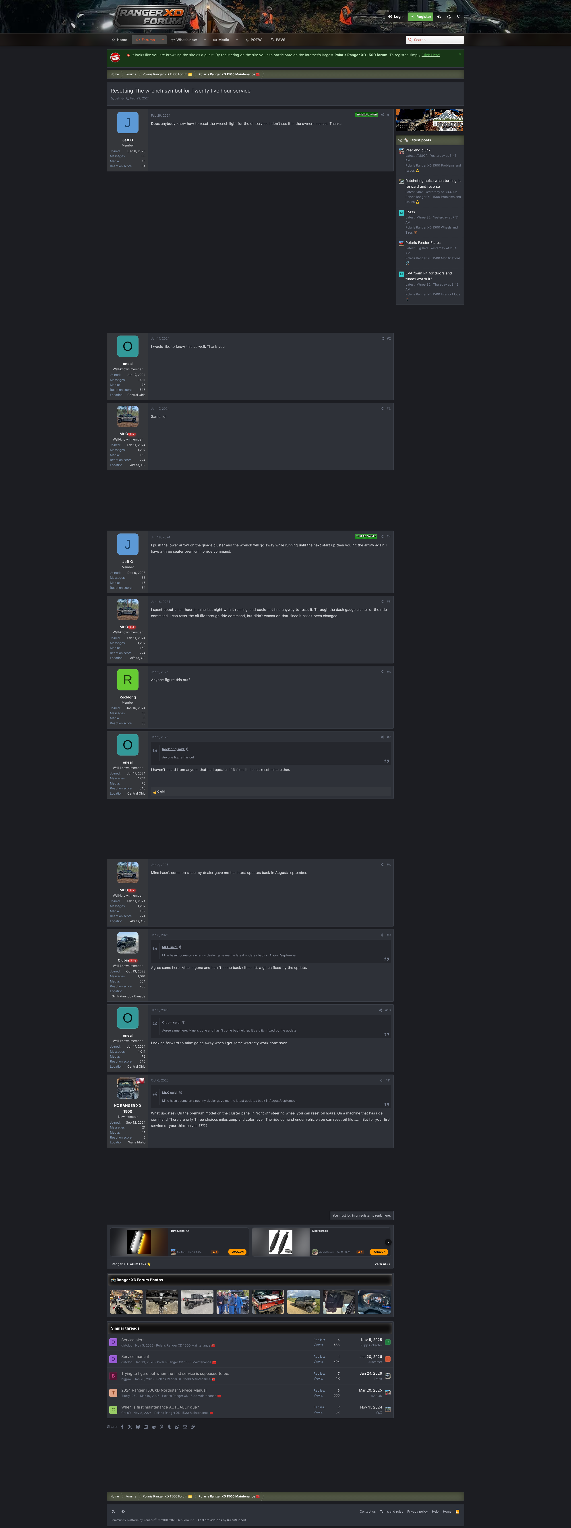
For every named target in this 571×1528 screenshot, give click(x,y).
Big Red (181, 1252)
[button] (449, 17)
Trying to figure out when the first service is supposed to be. (175, 1373)
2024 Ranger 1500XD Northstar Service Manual (164, 1390)
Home (122, 39)
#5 (389, 601)
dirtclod (126, 1345)
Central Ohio (136, 395)
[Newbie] (197, 1301)
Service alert (132, 1340)
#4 (389, 536)
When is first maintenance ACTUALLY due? (160, 1407)
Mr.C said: (170, 947)
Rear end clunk (417, 150)
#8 (389, 865)
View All (382, 1264)
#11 (388, 1080)
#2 (389, 338)
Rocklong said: (173, 749)
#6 (389, 672)
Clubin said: (171, 1022)
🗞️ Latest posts (417, 140)
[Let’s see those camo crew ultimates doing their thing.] (303, 1301)
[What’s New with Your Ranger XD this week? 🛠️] (161, 1301)
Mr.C (378, 1412)
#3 (389, 408)
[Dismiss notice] (459, 54)
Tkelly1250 (129, 1396)
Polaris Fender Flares (423, 242)
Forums (148, 39)
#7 (389, 737)
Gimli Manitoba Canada (128, 996)
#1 (389, 115)
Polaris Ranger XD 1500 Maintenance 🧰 (185, 1345)
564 (142, 981)
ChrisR (126, 1413)
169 (142, 455)
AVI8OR (376, 1396)
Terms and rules (391, 1511)
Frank (378, 1379)
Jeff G (119, 98)
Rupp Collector (371, 1345)
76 (143, 385)
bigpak (126, 1379)
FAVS (280, 39)
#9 (389, 935)
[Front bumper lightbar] (339, 1301)
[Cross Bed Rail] (268, 1301)
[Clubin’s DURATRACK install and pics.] (126, 1301)
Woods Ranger (326, 1252)
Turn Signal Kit (180, 1230)
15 (143, 161)
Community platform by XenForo (152, 1520)
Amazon (238, 1251)
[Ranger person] (232, 1301)
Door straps (320, 1230)
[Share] (382, 115)
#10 (388, 1010)
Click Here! (431, 55)
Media (223, 39)
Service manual (135, 1356)
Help (435, 1511)
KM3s (410, 212)
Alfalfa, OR (137, 465)
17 (143, 1132)
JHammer (375, 1362)
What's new (186, 39)
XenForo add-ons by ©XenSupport (222, 1520)
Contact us (368, 1511)
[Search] (459, 17)
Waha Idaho (136, 1142)
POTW (256, 39)
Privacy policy (417, 1511)
